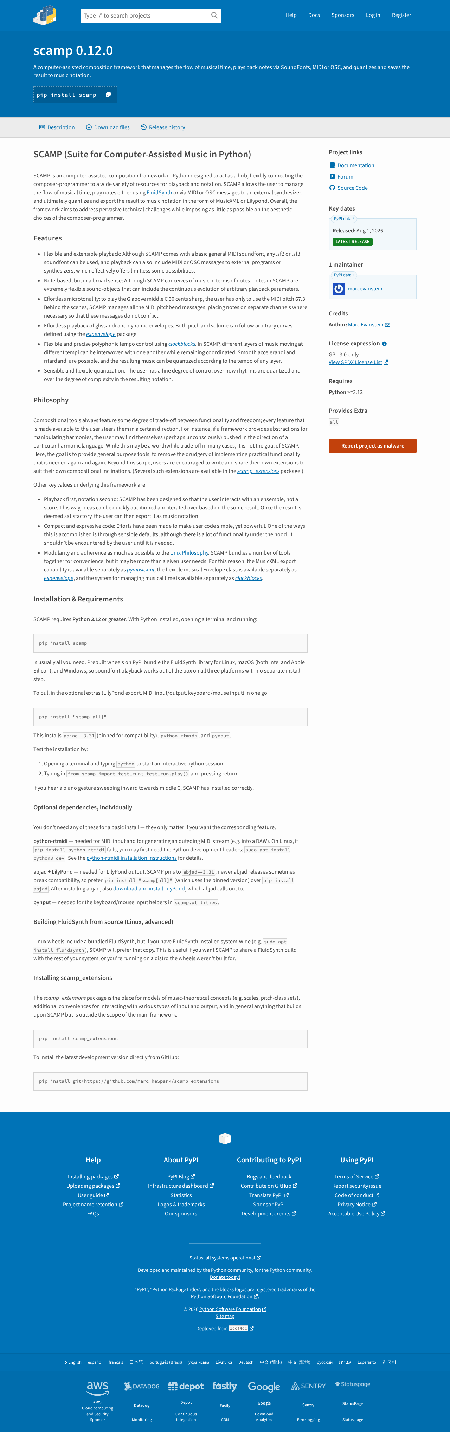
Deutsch (245, 1362)
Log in (373, 15)
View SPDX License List (355, 362)
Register (401, 15)
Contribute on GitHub (266, 1186)
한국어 (389, 1362)
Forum (345, 177)
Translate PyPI (266, 1195)
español (95, 1362)
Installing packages (90, 1177)
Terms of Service (353, 1177)
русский (325, 1362)
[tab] (56, 127)
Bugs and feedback (269, 1177)
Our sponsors (181, 1214)
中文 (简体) (271, 1362)
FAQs (93, 1214)
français (116, 1362)
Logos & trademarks (181, 1204)
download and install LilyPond (149, 889)
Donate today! (225, 1277)
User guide (90, 1195)
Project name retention (90, 1204)
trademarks (290, 1289)
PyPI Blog (178, 1177)
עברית (345, 1362)
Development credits (266, 1214)
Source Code (353, 188)
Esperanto (367, 1362)
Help (291, 15)
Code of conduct (354, 1195)
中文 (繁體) (299, 1362)
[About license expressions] (384, 344)
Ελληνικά (224, 1362)
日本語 (136, 1362)
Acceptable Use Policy (353, 1214)
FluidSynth (159, 192)
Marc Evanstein (366, 325)
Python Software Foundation (221, 1296)
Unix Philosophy (189, 553)
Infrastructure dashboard (178, 1186)
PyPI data (342, 218)
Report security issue (356, 1186)
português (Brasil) (165, 1362)
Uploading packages (90, 1186)
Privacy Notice (354, 1204)
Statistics (181, 1195)
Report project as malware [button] (372, 446)
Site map (225, 1316)
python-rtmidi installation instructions (131, 858)
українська (198, 1362)
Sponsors (343, 15)
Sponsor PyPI (269, 1204)
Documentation (356, 165)
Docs (314, 15)
